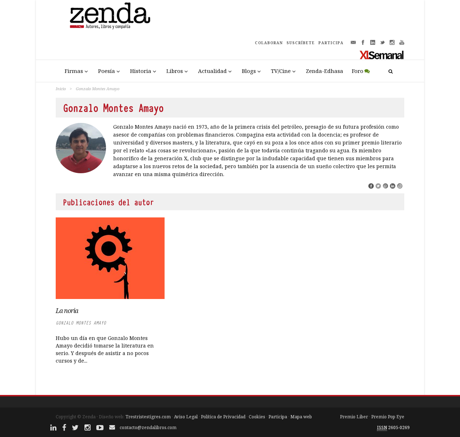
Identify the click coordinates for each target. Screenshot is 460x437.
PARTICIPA (331, 42)
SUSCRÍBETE (300, 42)
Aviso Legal (186, 417)
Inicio (61, 88)
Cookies (257, 417)
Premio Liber (354, 417)
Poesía (106, 70)
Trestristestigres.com (148, 417)
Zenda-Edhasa (324, 70)
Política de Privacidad (223, 417)
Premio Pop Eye (387, 417)
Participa (277, 417)
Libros (174, 70)
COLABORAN (269, 42)
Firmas (74, 70)
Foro (357, 70)
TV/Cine (281, 70)
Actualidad (212, 70)
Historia (140, 70)
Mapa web (301, 417)
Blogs (249, 70)
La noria (67, 310)
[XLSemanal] (381, 55)
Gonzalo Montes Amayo (81, 323)
